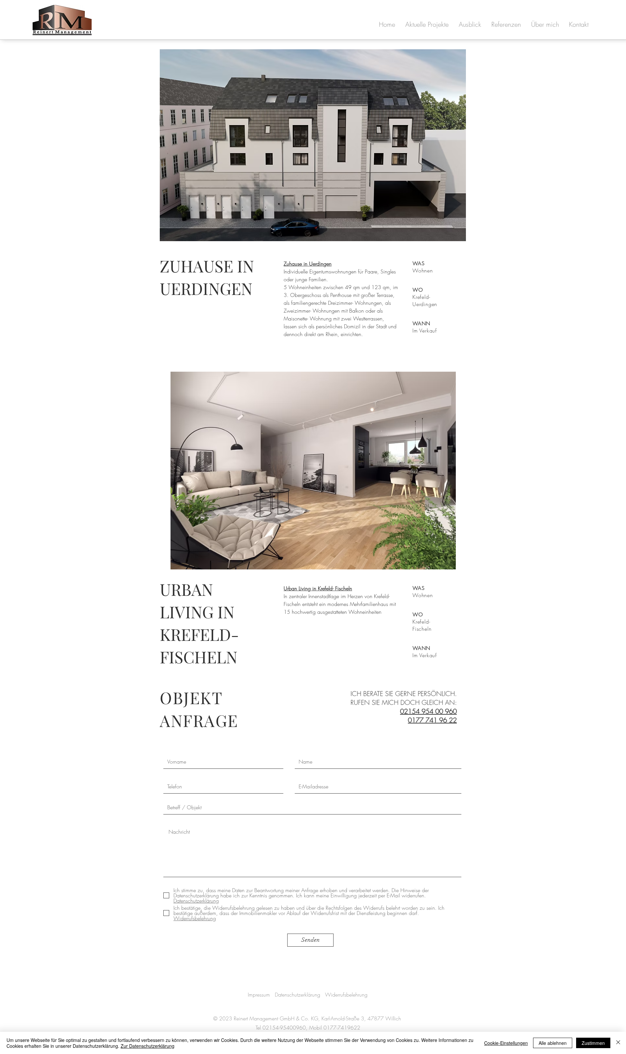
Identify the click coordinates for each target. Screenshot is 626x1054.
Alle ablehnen (553, 1043)
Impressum (259, 994)
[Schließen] (618, 1043)
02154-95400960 (284, 1027)
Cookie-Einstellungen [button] (506, 1043)
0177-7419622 (341, 1027)
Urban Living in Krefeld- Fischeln (318, 588)
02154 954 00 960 (428, 711)
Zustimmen (593, 1043)
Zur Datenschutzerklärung (147, 1046)
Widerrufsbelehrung (346, 994)
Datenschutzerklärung (297, 994)
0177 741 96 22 (432, 720)
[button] (427, 24)
